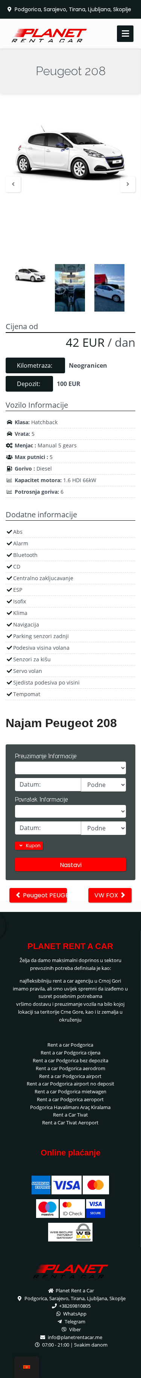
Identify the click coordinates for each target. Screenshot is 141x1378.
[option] (70, 151)
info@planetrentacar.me (74, 1337)
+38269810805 (74, 1305)
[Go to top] (129, 1365)
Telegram (74, 1321)
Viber (74, 1329)
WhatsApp (74, 1313)
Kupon (33, 845)
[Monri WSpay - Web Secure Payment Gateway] (70, 1231)
